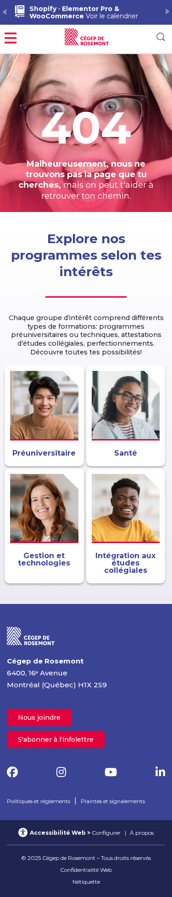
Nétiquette (86, 881)
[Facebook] (12, 772)
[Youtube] (111, 772)
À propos (142, 832)
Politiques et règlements (38, 801)
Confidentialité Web (86, 869)
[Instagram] (61, 772)
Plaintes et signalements (113, 801)
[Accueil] (31, 635)
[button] (11, 37)
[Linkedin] (160, 772)
